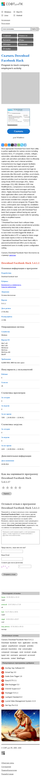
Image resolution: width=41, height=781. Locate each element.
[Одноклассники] (6, 145)
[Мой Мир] (9, 145)
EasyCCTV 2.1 (11, 680)
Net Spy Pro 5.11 (11, 705)
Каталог (7, 40)
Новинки (23, 44)
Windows (7, 12)
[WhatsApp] (18, 145)
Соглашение (6, 767)
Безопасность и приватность (11, 285)
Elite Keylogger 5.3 (12, 684)
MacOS (19, 12)
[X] (12, 145)
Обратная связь (7, 763)
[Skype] (21, 145)
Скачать (18, 131)
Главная (7, 36)
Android (19, 15)
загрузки (12, 255)
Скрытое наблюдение (8, 287)
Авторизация (5, 20)
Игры (21, 40)
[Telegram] (25, 145)
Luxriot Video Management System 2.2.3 (20, 701)
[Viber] (15, 145)
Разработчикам (7, 774)
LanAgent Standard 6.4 (13, 697)
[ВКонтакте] (2, 145)
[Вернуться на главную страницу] (12, 5)
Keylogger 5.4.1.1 (11, 693)
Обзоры (7, 44)
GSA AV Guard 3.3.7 (12, 689)
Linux (6, 15)
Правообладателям (9, 770)
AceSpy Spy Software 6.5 (14, 668)
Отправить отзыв (9, 574)
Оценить (6, 493)
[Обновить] (9, 570)
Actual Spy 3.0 (10, 672)
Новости (23, 36)
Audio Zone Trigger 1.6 (13, 676)
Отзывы (7, 49)
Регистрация (5, 23)
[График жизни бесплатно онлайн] (20, 741)
